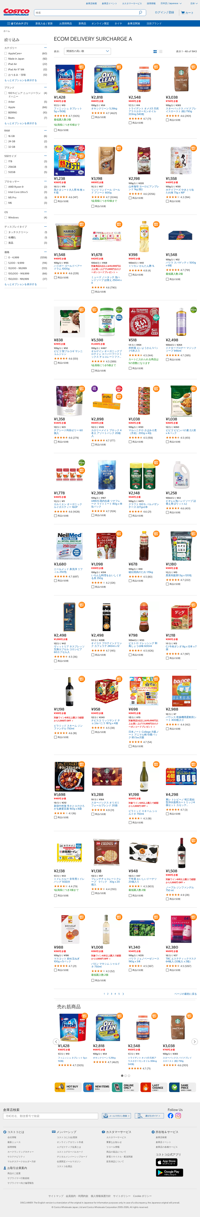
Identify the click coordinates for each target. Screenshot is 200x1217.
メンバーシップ (66, 1132)
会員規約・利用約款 (77, 1196)
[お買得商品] (72, 23)
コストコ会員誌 (64, 1166)
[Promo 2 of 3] (125, 1076)
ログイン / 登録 (164, 12)
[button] (142, 13)
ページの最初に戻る (185, 993)
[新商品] (96, 1087)
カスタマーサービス (118, 1132)
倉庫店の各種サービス (167, 1147)
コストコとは (15, 1132)
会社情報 (12, 1137)
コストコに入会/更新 (67, 1137)
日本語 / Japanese (170, 3)
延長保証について (115, 1161)
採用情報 (12, 1147)
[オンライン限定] (125, 1087)
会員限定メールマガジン (69, 1161)
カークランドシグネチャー (21, 1151)
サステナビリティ (16, 1156)
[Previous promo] (56, 1042)
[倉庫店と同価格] (182, 1087)
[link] (69, 93)
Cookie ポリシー (142, 1196)
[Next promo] (195, 1042)
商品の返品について (116, 1151)
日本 (192, 3)
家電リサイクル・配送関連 (119, 1156)
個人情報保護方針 (101, 1196)
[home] (16, 12)
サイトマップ (55, 1196)
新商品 (82, 23)
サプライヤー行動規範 (18, 1178)
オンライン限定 (100, 23)
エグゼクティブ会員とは (69, 1147)
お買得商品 (65, 23)
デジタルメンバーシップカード (72, 1156)
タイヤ (118, 23)
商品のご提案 (14, 1173)
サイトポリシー (122, 1196)
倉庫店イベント (163, 1142)
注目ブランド (154, 23)
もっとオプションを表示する (20, 80)
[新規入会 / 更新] (53, 23)
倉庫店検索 (11, 1110)
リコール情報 (113, 1147)
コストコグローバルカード (70, 1151)
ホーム (6, 31)
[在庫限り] (154, 1087)
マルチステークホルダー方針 (22, 1161)
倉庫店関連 (134, 23)
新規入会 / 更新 (44, 23)
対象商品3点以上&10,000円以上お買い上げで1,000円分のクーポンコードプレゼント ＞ (106, 269)
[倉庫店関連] (140, 23)
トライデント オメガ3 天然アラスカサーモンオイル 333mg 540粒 (142, 1061)
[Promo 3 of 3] (129, 1076)
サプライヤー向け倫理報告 (21, 1183)
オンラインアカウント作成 (70, 1142)
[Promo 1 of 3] (122, 1076)
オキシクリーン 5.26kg (104, 1057)
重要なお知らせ (114, 1142)
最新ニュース (14, 1142)
